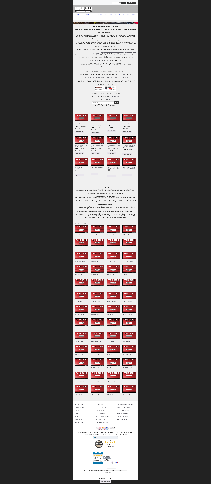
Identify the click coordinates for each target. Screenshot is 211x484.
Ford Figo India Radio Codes (102, 422)
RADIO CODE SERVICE (88, 470)
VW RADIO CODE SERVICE (110, 470)
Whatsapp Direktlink (115, 96)
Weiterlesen (94, 174)
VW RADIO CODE (102, 470)
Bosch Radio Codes (79, 410)
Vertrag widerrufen (105, 481)
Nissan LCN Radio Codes (125, 54)
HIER (126, 71)
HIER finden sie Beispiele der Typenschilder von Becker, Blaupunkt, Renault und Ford (105, 68)
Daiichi (92, 53)
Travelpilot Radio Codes (122, 419)
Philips (96, 60)
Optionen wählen (80, 131)
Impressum (121, 14)
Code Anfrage (103, 17)
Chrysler (97, 53)
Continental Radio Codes (122, 416)
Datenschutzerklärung (113, 14)
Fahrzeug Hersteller (88, 14)
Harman (112, 52)
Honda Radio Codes (100, 419)
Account (127, 14)
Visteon (116, 52)
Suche (123, 2)
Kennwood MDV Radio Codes (123, 410)
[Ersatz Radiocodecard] (107, 463)
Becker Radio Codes (79, 407)
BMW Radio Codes (79, 413)
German (130, 2)
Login (109, 17)
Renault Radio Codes (100, 413)
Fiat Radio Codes (100, 410)
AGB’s (95, 14)
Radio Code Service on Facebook (101, 468)
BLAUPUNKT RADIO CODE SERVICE (121, 470)
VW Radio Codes (99, 404)
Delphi (134, 52)
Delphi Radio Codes (79, 422)
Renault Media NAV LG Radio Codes (125, 404)
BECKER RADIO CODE (95, 470)
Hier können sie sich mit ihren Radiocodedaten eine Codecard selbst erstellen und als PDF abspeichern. (106, 77)
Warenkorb (133, 14)
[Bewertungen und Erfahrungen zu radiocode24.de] (98, 463)
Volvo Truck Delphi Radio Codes (124, 407)
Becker (108, 52)
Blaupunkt (103, 52)
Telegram (109, 99)
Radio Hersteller (79, 14)
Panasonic (120, 52)
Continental (129, 52)
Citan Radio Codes (79, 416)
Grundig (102, 60)
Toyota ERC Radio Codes (122, 413)
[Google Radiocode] (114, 463)
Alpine (125, 52)
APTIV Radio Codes (79, 404)
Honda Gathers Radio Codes (102, 416)
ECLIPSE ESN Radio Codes (102, 407)
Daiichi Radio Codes (79, 419)
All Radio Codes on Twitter (111, 468)
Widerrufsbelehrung (102, 14)
